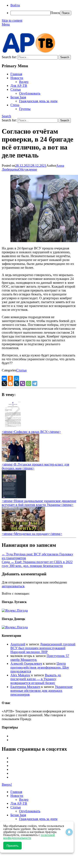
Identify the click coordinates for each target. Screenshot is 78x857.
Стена (14, 105)
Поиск (55, 13)
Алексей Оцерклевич (26, 663)
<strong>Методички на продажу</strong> (32, 534)
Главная (16, 74)
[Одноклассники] (10, 378)
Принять (12, 845)
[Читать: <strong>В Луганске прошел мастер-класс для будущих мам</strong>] (20, 460)
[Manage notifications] (69, 832)
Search (6, 116)
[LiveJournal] (16, 383)
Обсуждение (27, 169)
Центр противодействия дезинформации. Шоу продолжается (39, 667)
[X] (4, 383)
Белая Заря (18, 97)
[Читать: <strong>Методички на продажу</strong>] (23, 530)
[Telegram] (34, 383)
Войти (15, 5)
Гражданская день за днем (38, 101)
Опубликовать (29, 93)
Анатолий (17, 644)
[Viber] (22, 383)
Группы (25, 109)
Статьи (15, 89)
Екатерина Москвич (25, 687)
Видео (23, 82)
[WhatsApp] (28, 383)
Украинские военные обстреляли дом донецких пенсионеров (41, 690)
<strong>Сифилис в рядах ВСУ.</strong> (31, 432)
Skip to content (12, 20)
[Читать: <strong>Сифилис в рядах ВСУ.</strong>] (12, 428)
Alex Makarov (20, 675)
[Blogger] (10, 383)
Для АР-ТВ (18, 85)
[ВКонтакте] (4, 378)
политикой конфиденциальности (29, 836)
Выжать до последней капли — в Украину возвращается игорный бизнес (35, 679)
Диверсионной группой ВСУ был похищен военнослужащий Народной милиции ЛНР (42, 648)
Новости (16, 78)
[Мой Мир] (16, 378)
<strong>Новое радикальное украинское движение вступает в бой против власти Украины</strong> (39, 503)
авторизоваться (13, 586)
